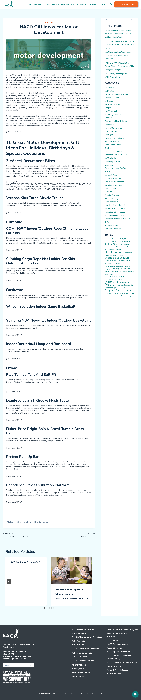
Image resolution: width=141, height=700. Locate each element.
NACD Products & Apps (117, 644)
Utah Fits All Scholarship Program (122, 630)
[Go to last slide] (9, 581)
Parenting (111, 282)
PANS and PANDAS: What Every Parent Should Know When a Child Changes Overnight (119, 66)
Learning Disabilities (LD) (115, 205)
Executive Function (111, 261)
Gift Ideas (49, 22)
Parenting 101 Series (113, 114)
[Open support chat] (135, 694)
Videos (91, 4)
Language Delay (111, 202)
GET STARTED (126, 4)
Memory (108, 271)
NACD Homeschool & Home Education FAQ (119, 657)
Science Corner (111, 124)
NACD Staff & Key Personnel (87, 648)
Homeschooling (111, 198)
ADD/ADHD (124, 239)
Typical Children (111, 225)
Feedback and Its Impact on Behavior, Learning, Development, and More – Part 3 (71, 594)
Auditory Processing (120, 241)
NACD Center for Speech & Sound (122, 662)
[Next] (89, 581)
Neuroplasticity (111, 279)
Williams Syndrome (113, 229)
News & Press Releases (114, 138)
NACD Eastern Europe (84, 660)
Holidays (27, 522)
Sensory (120, 285)
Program (111, 284)
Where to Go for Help (82, 653)
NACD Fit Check (79, 633)
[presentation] (71, 570)
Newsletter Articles (113, 128)
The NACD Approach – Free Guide (87, 637)
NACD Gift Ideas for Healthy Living (17, 535)
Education (122, 258)
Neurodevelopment (115, 276)
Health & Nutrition (113, 104)
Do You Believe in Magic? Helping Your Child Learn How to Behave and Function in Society (119, 33)
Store (102, 4)
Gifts (19, 522)
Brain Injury (110, 165)
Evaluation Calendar (81, 672)
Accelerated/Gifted (113, 145)
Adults (108, 148)
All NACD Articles (115, 674)
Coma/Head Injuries (113, 178)
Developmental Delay (114, 185)
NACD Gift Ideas (88, 535)
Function (119, 261)
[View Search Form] (111, 4)
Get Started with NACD (83, 630)
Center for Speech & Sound (116, 94)
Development (113, 252)
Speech (126, 288)
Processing (124, 282)
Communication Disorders (115, 182)
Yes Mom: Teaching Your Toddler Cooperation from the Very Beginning (118, 55)
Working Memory (124, 296)
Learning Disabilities (120, 268)
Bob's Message (111, 131)
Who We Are (53, 4)
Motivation (116, 271)
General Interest (112, 98)
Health (124, 261)
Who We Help (78, 641)
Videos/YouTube (79, 669)
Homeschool (119, 263)
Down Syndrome (112, 188)
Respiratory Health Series (116, 121)
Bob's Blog (109, 91)
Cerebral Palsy (111, 175)
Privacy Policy (78, 676)
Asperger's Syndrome (114, 151)
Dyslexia (108, 192)
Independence (119, 266)
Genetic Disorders (112, 195)
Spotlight (109, 134)
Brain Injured (122, 247)
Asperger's (107, 242)
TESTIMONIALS (112, 141)
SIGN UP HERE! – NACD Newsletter (117, 635)
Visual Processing (111, 296)
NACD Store (112, 640)
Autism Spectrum (112, 161)
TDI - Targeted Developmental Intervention (120, 290)
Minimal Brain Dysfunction (116, 208)
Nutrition (119, 279)
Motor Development (41, 522)
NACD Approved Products (118, 651)
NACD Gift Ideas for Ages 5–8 (24, 562)
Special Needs (119, 288)
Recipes (108, 108)
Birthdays (10, 522)
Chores (110, 250)
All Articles (110, 87)
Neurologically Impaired (115, 212)
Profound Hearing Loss (114, 215)
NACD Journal (111, 111)
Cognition (117, 249)
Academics (108, 239)
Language (108, 269)
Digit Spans (113, 255)
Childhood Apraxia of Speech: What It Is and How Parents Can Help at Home (120, 44)
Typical (121, 293)
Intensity (127, 266)
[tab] (44, 608)
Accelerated (115, 239)
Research (108, 118)
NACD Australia (81, 657)
